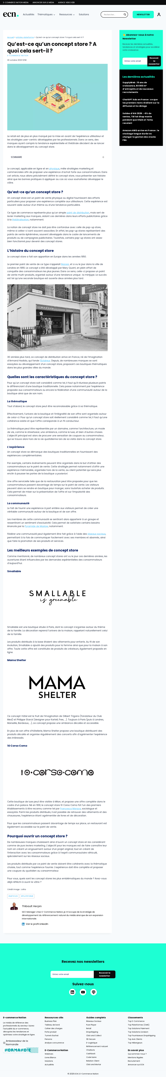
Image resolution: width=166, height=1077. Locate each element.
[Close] (125, 512)
